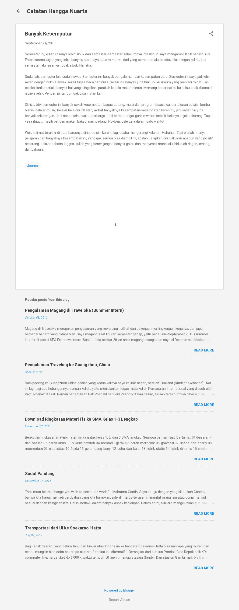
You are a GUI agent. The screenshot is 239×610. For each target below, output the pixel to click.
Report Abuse (119, 600)
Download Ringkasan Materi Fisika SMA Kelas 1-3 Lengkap (81, 419)
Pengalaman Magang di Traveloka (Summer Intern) (74, 310)
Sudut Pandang (40, 473)
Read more (204, 350)
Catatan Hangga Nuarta (57, 11)
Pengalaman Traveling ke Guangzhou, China (67, 364)
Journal (33, 166)
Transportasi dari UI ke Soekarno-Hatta (63, 527)
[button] (211, 34)
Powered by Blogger (119, 590)
